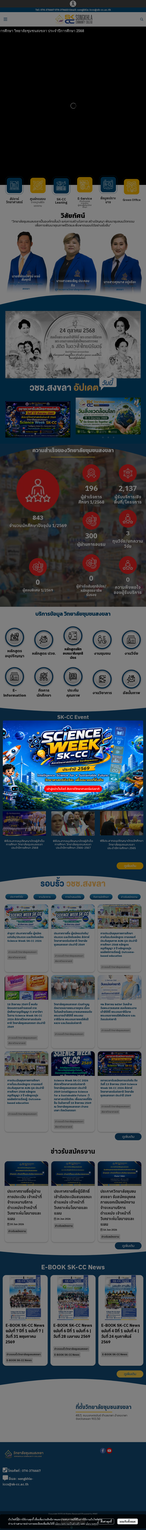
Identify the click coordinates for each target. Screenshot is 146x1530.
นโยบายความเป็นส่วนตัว (67, 1523)
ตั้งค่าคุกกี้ (106, 1521)
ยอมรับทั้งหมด (127, 1521)
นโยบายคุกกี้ (91, 1523)
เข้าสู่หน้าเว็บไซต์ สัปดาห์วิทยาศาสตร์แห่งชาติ (73, 789)
